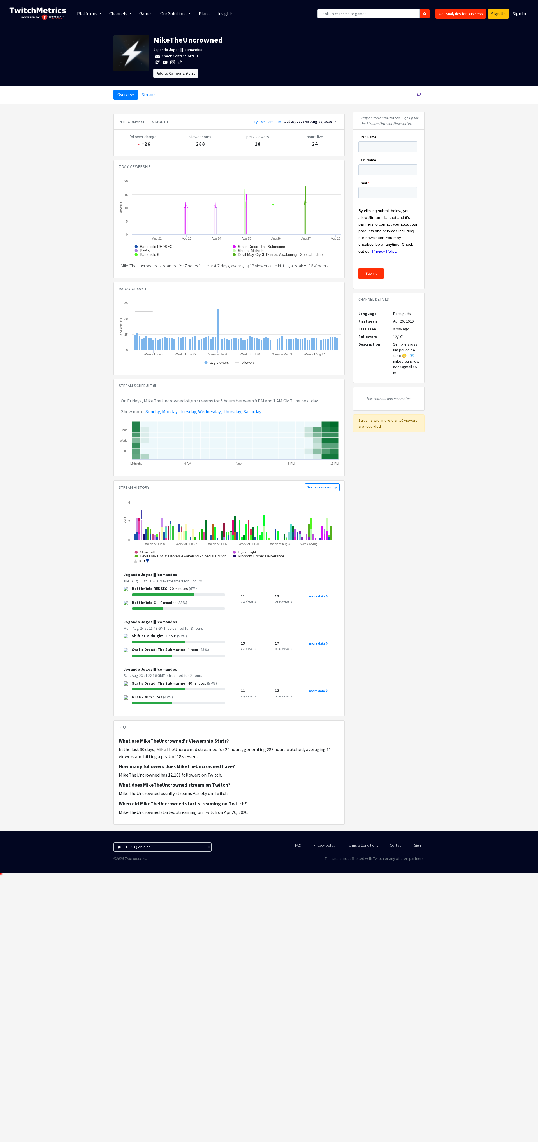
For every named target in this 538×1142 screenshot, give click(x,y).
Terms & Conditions (362, 845)
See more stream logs (322, 487)
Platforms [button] (87, 13)
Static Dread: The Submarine (158, 649)
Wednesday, (210, 411)
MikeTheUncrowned (188, 40)
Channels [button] (118, 13)
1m (278, 121)
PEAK (136, 696)
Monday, (170, 411)
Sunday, (153, 411)
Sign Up (498, 14)
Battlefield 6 (144, 602)
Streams (149, 94)
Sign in (419, 845)
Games (145, 13)
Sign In (519, 13)
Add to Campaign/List (176, 73)
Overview (125, 94)
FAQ (298, 845)
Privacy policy (324, 845)
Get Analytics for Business (461, 13)
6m (263, 121)
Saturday (252, 411)
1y (256, 121)
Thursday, (232, 411)
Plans (204, 13)
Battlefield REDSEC (149, 588)
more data (317, 596)
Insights (225, 13)
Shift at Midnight (147, 635)
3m (270, 121)
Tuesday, (188, 411)
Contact (396, 845)
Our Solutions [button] (173, 13)
